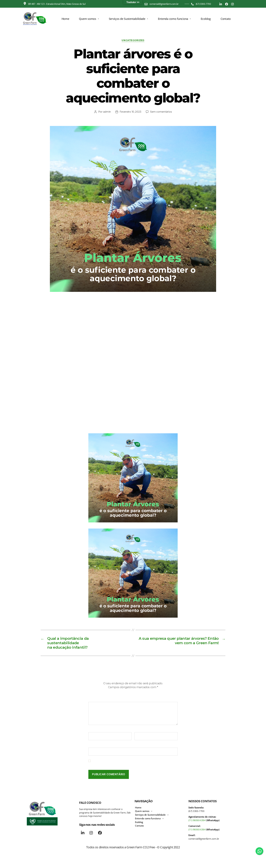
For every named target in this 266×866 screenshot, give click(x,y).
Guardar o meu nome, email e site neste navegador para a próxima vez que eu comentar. (134, 762)
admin (107, 111)
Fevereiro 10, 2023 (130, 111)
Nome (92, 730)
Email (139, 730)
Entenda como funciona (173, 19)
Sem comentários (161, 111)
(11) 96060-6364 (197, 820)
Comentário (96, 699)
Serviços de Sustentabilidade (127, 19)
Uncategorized (133, 40)
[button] (89, 18)
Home (65, 19)
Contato (226, 19)
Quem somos (87, 19)
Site (90, 745)
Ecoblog (206, 19)
